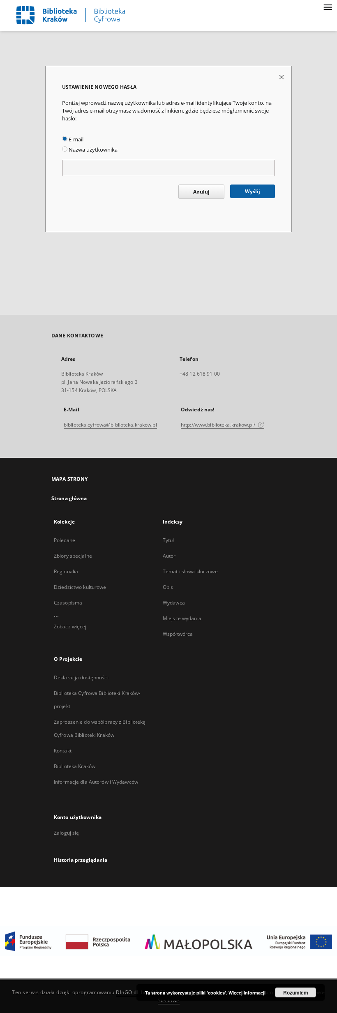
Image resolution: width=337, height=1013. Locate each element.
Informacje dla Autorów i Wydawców (96, 781)
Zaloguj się (66, 832)
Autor (169, 555)
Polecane (64, 540)
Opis (168, 587)
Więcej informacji (247, 993)
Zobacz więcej (70, 626)
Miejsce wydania (182, 618)
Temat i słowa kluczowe (190, 571)
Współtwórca (178, 633)
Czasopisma (68, 602)
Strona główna (69, 498)
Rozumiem (295, 992)
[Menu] (327, 6)
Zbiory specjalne (73, 555)
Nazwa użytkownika (92, 149)
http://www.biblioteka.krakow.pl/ (218, 424)
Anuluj (201, 191)
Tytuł (168, 540)
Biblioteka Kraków (74, 766)
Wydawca (174, 602)
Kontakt (63, 750)
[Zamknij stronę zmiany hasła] (282, 77)
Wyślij (252, 191)
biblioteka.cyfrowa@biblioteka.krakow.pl (110, 424)
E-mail (75, 139)
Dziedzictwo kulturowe (80, 587)
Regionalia (66, 571)
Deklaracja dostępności (81, 677)
